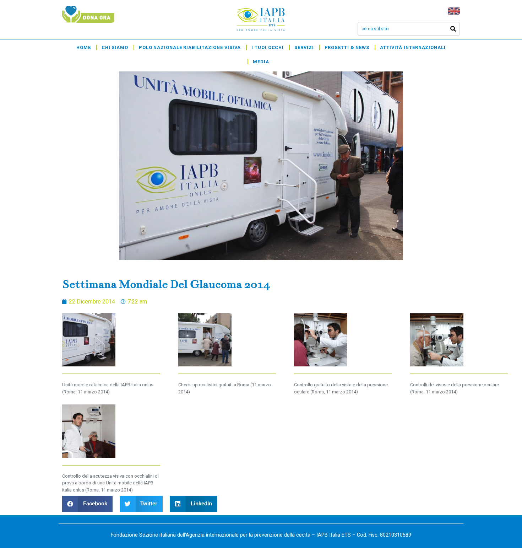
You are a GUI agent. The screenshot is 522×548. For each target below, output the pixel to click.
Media (261, 61)
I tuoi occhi (267, 47)
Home (83, 47)
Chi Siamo (115, 47)
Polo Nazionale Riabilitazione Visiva (190, 47)
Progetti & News (347, 47)
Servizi (304, 47)
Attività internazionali (413, 47)
